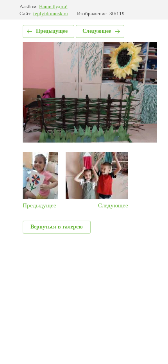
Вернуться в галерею (56, 227)
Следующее (96, 31)
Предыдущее (52, 31)
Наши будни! (53, 6)
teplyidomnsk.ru (50, 13)
